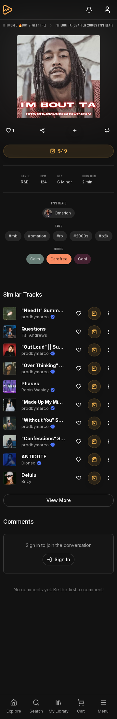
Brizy (26, 481)
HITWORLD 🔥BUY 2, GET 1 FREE (24, 25)
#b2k (104, 236)
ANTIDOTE (33, 456)
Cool (82, 258)
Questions (33, 329)
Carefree (59, 258)
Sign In (62, 559)
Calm (35, 258)
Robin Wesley (35, 389)
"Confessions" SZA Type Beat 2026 (63, 438)
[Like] (78, 313)
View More (58, 500)
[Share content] (42, 130)
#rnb (13, 236)
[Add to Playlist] (74, 130)
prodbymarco (35, 316)
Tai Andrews (34, 335)
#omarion (37, 236)
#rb (60, 236)
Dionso (28, 462)
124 (43, 182)
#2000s (80, 236)
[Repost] (107, 130)
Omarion (63, 213)
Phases (30, 383)
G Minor (64, 182)
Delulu (28, 475)
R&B (25, 182)
